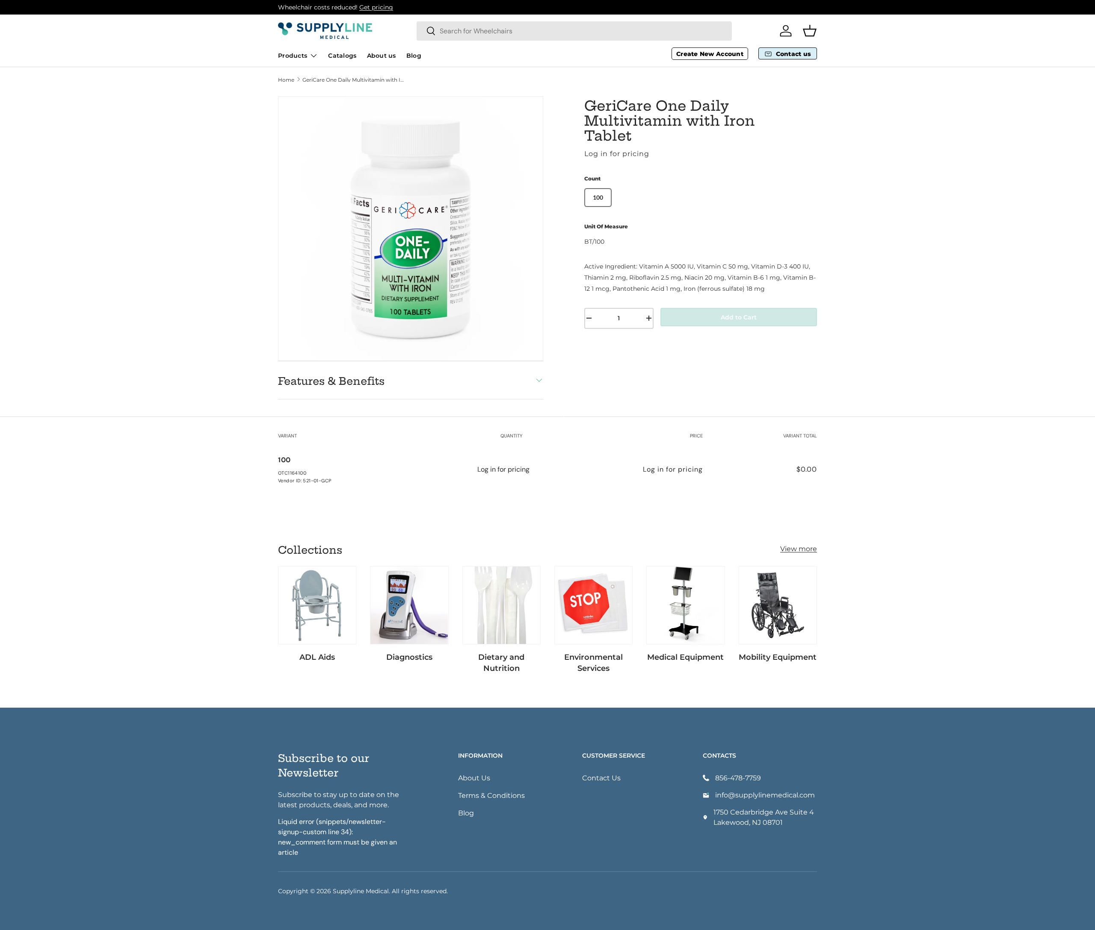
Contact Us (601, 777)
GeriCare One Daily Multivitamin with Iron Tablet (353, 79)
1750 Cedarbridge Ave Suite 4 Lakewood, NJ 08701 (763, 817)
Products (292, 55)
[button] (809, 30)
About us (381, 55)
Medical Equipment (685, 657)
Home (286, 79)
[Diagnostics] (409, 605)
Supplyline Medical (361, 891)
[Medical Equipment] (685, 605)
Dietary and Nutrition (501, 662)
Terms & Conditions (491, 795)
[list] (410, 229)
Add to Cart (739, 317)
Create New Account (709, 54)
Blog (413, 55)
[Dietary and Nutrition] (501, 605)
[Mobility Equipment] (778, 605)
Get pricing (376, 7)
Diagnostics (409, 657)
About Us (474, 777)
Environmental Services (593, 662)
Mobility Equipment (778, 657)
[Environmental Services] (593, 605)
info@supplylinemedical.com (765, 794)
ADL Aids (317, 657)
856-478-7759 (738, 777)
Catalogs (342, 55)
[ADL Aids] (317, 605)
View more (798, 548)
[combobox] (574, 31)
